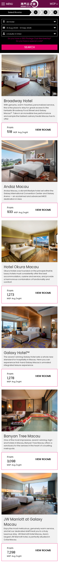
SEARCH (29, 47)
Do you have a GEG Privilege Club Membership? (29, 38)
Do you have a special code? (29, 41)
